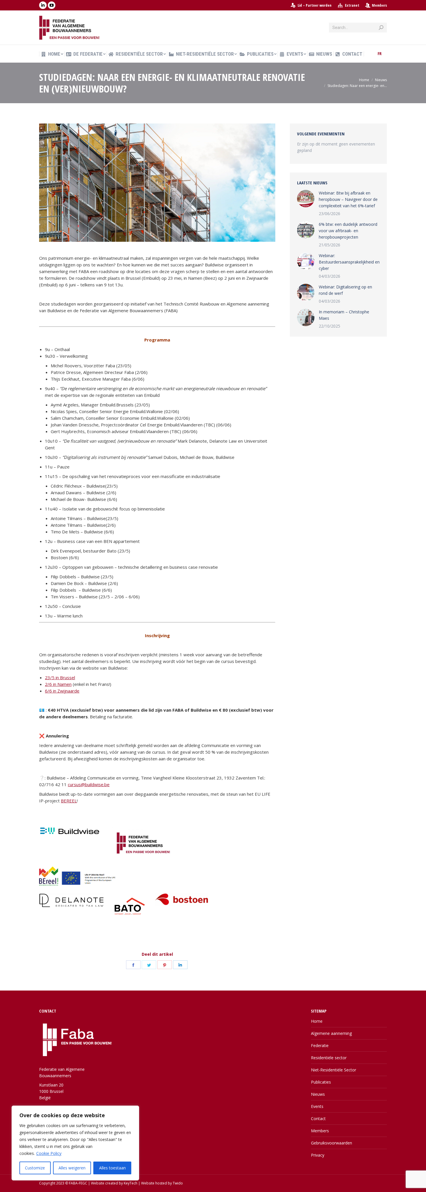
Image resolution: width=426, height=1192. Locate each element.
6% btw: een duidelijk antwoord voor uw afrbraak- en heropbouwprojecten (348, 230)
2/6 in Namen (58, 684)
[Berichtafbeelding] (305, 198)
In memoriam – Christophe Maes (344, 315)
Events (317, 1106)
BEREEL (69, 801)
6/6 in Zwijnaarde (62, 691)
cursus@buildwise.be (89, 784)
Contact (318, 1118)
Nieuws (318, 1094)
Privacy (317, 1155)
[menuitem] (311, 5)
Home (317, 1021)
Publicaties (321, 1082)
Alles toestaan (112, 1168)
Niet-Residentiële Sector (333, 1070)
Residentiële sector (329, 1057)
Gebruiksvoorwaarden (331, 1143)
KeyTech (130, 1183)
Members (379, 5)
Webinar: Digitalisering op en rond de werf (345, 290)
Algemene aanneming (331, 1033)
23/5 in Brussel (60, 677)
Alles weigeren (72, 1168)
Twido (178, 1183)
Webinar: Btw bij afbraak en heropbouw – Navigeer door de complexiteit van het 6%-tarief (348, 199)
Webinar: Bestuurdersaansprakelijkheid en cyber (349, 262)
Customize (35, 1168)
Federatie (320, 1045)
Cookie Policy (48, 1153)
